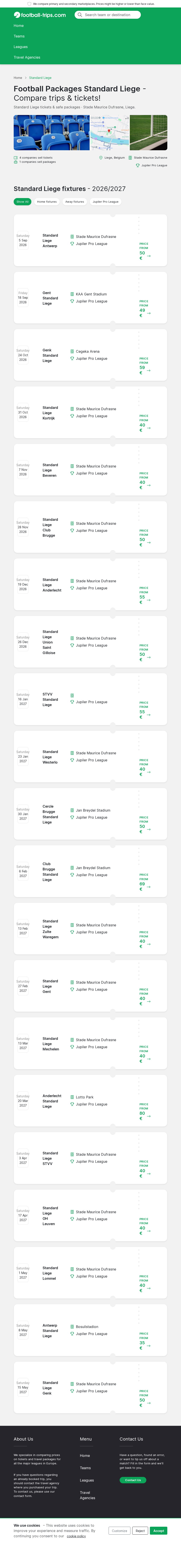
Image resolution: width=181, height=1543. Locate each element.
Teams (19, 36)
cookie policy (76, 1536)
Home (19, 25)
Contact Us (133, 1480)
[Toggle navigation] (162, 14)
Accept (158, 1531)
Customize (119, 1531)
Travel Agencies (27, 57)
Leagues (21, 47)
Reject (140, 1531)
